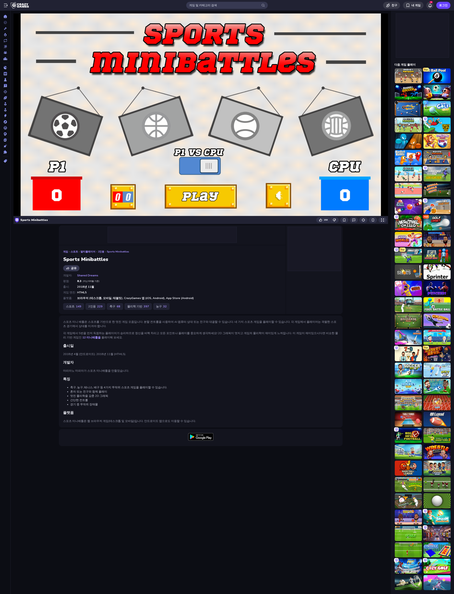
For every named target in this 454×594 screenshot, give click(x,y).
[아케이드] (5, 110)
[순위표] (5, 59)
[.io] (5, 68)
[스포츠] (5, 98)
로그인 (443, 5)
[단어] (5, 74)
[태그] (5, 161)
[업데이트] (5, 41)
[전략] (5, 134)
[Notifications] (429, 5)
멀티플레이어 (88, 251)
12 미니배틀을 (91, 337)
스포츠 (74, 251)
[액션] (5, 116)
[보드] (5, 80)
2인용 (101, 251)
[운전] (5, 128)
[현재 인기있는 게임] (5, 35)
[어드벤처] (5, 122)
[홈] (5, 16)
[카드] (5, 140)
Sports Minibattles (118, 251)
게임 (65, 251)
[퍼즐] (5, 152)
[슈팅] (5, 92)
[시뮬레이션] (5, 104)
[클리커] (5, 146)
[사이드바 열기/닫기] (5, 5)
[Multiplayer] (5, 53)
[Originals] (5, 47)
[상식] (5, 86)
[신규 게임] (5, 29)
